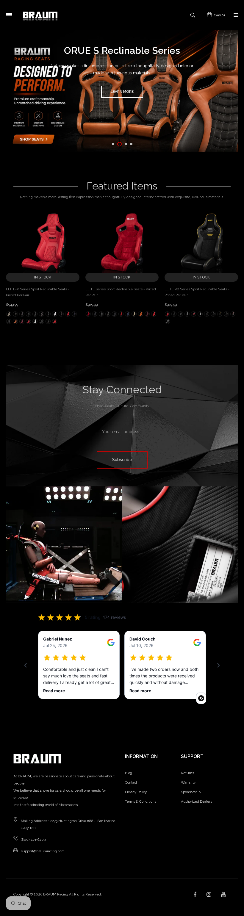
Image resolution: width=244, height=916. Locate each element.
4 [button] (131, 144)
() (219, 15)
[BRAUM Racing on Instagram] (209, 894)
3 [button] (126, 144)
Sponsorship (191, 792)
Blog (128, 773)
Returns (187, 773)
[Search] (194, 15)
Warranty (188, 782)
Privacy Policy (136, 792)
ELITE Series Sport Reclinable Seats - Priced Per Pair (120, 292)
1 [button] (113, 144)
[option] (122, 91)
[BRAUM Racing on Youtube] (223, 894)
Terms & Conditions (140, 801)
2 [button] (119, 144)
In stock (42, 277)
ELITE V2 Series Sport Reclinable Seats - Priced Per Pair (197, 292)
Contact (131, 782)
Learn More (122, 92)
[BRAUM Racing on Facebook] (195, 894)
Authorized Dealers (196, 801)
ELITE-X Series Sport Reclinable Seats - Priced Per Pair (37, 292)
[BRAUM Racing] (40, 15)
